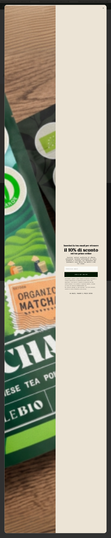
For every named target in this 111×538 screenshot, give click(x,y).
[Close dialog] (103, 8)
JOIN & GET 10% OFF (81, 274)
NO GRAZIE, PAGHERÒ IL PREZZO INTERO (81, 293)
